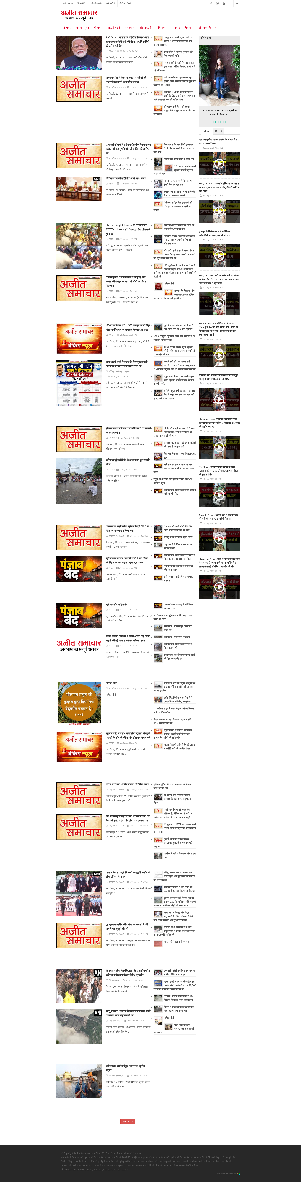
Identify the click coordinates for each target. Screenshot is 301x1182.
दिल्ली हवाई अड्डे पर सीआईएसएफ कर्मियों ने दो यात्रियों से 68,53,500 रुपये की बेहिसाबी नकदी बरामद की (175, 985)
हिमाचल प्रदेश (114, 980)
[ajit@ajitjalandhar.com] (237, 3)
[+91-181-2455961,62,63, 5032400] (230, 3)
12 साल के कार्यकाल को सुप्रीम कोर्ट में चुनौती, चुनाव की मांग (175, 170)
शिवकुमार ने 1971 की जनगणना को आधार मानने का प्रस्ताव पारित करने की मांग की (175, 828)
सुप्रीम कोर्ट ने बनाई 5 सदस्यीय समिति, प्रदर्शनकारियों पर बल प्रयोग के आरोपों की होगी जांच (173, 734)
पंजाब (111, 239)
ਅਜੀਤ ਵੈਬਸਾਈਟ (96, 3)
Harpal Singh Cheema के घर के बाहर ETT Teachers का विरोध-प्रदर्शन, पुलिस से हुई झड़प (128, 229)
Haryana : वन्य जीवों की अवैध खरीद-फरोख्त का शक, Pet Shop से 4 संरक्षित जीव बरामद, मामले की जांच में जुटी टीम (219, 279)
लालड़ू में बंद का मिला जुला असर (178, 537)
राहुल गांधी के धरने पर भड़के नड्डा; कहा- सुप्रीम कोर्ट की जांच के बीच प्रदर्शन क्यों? (174, 380)
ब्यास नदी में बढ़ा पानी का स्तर (177, 942)
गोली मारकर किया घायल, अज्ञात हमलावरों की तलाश (174, 1029)
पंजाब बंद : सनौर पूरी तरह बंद (177, 637)
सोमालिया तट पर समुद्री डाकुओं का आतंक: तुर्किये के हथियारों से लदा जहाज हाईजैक (174, 687)
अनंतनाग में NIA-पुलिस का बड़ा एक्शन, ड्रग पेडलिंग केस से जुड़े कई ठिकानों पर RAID (174, 81)
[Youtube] (224, 3)
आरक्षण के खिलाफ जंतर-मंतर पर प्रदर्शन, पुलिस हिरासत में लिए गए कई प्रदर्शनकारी (175, 295)
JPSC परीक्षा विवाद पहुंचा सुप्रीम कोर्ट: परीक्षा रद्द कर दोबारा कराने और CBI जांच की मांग (175, 351)
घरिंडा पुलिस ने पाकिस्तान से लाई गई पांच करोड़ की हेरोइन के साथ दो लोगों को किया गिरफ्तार (126, 281)
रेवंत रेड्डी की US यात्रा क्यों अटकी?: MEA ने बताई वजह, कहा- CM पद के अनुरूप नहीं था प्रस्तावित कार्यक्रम (174, 365)
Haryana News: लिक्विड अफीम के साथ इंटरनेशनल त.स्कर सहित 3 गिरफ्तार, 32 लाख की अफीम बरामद (219, 423)
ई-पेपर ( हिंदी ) (81, 3)
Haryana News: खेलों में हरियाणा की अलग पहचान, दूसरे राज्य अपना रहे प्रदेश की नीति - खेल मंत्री (219, 187)
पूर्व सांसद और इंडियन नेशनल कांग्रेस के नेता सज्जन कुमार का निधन (173, 799)
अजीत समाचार (68, 3)
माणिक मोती (169, 283)
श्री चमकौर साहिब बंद (116, 604)
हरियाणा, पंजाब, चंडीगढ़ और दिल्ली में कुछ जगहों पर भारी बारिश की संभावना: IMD (179, 240)
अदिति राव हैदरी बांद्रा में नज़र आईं (179, 159)
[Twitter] (217, 3)
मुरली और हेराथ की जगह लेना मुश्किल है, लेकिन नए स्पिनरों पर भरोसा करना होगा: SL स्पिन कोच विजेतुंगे (173, 814)
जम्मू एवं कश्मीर (114, 1020)
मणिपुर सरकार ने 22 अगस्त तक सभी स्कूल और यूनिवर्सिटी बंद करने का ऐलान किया (174, 876)
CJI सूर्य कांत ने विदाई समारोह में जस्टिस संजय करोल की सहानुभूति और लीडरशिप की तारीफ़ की (128, 149)
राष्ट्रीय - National (116, 87)
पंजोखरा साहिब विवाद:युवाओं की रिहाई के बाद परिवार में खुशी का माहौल (173, 206)
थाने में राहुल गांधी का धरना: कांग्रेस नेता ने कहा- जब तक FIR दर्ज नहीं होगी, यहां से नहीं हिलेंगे (174, 395)
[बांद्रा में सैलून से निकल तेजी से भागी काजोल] (219, 75)
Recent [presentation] (218, 131)
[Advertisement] (116, 134)
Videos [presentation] (207, 131)
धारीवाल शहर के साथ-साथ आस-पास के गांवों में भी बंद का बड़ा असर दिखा (174, 468)
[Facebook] (211, 3)
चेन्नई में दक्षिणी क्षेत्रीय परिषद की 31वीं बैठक (127, 784)
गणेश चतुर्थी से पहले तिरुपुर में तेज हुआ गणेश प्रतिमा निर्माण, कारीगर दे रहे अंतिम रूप (174, 67)
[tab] (207, 131)
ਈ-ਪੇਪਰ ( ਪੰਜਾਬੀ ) (125, 3)
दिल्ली (111, 51)
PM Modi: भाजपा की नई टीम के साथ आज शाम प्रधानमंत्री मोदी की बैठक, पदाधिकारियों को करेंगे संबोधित (127, 41)
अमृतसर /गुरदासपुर (116, 1075)
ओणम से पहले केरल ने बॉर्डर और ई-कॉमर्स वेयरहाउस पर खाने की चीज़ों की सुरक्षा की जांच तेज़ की (174, 254)
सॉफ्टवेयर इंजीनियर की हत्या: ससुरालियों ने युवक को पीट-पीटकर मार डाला (174, 110)
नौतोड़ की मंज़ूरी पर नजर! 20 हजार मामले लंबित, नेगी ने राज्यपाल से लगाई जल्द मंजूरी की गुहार (174, 432)
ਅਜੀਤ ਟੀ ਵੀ (111, 3)
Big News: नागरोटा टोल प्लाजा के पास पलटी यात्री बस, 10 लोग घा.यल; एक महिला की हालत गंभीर (218, 471)
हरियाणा (112, 438)
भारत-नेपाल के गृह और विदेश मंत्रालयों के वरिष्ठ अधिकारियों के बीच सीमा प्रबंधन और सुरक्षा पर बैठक (173, 916)
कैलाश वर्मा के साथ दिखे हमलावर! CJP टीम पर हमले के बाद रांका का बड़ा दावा (174, 148)
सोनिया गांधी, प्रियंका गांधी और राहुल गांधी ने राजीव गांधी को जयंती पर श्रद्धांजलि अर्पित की (174, 931)
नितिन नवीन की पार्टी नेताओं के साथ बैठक (126, 178)
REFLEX (232, 1174)
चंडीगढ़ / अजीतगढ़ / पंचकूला (119, 371)
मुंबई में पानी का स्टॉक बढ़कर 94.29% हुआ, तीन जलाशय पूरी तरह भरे (173, 843)
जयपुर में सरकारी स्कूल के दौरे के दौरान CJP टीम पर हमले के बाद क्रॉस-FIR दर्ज (173, 41)
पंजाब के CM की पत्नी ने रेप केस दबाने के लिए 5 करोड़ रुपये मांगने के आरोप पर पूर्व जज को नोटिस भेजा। (174, 96)
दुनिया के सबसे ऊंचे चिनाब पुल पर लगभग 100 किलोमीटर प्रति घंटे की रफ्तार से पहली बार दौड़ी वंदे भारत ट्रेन (175, 902)
